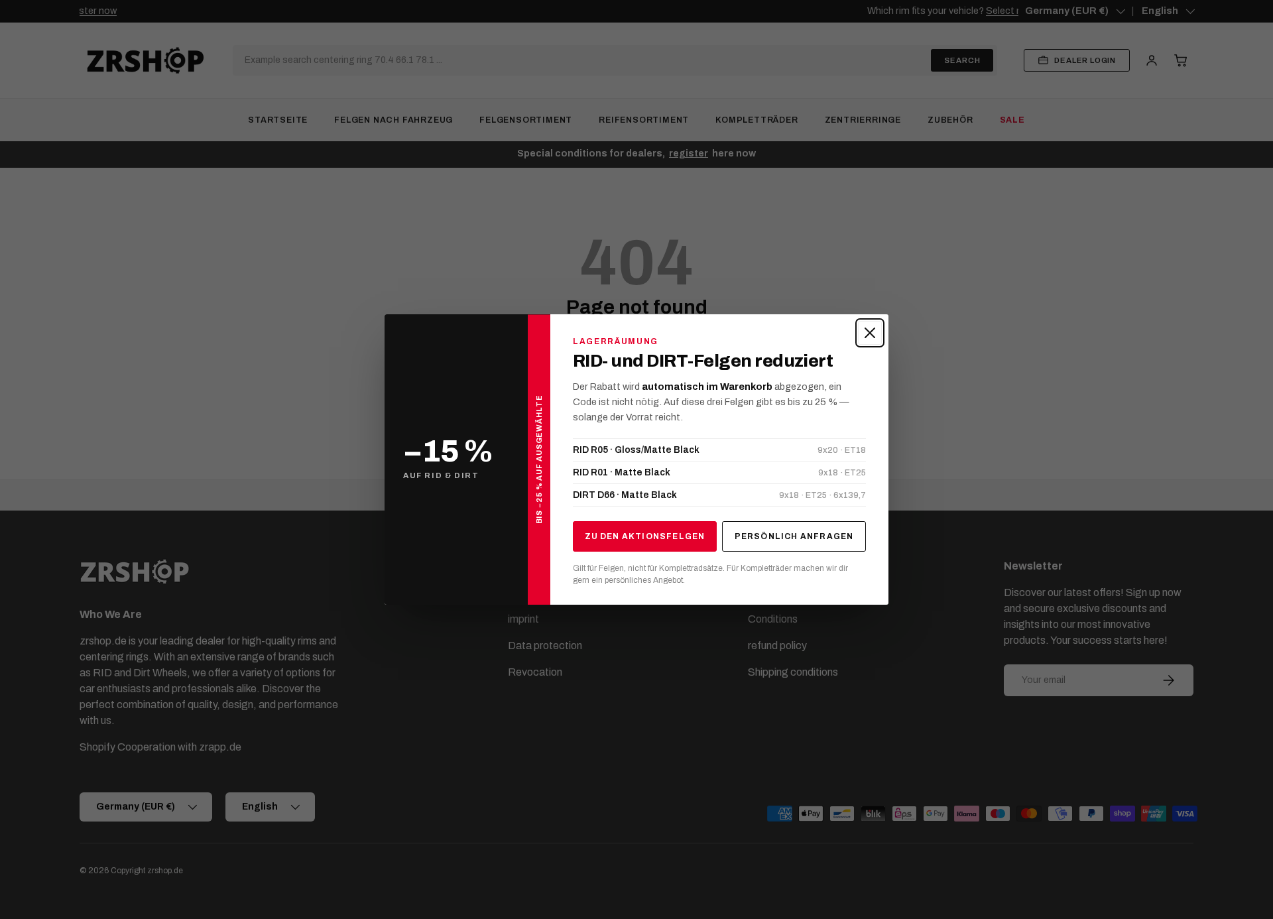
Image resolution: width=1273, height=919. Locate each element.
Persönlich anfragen (794, 536)
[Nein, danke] (870, 333)
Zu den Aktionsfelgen (645, 536)
